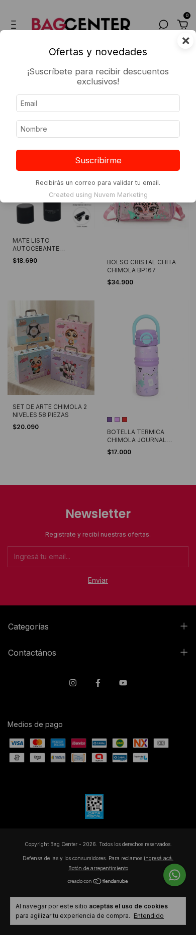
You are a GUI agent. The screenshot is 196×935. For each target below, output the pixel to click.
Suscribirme (98, 160)
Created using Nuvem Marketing (98, 194)
